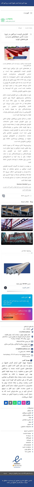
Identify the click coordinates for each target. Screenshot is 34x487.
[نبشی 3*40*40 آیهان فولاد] (17, 267)
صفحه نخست (28, 28)
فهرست (27, 13)
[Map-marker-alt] (10, 403)
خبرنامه (20, 28)
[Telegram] (19, 403)
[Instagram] (24, 403)
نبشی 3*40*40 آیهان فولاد (23, 284)
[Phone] (28, 403)
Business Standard (22, 184)
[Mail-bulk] (6, 403)
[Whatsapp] (15, 403)
